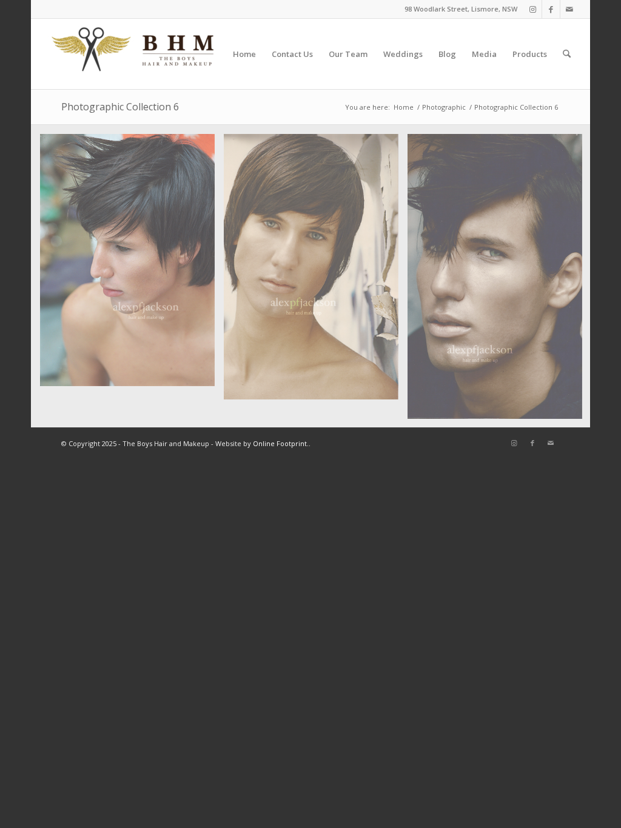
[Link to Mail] (569, 9)
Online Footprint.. (281, 443)
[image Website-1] (316, 271)
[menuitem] (244, 54)
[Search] (567, 54)
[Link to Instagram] (533, 9)
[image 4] (132, 264)
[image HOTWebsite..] (499, 281)
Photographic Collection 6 (120, 106)
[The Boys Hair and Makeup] (133, 54)
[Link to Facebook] (551, 9)
